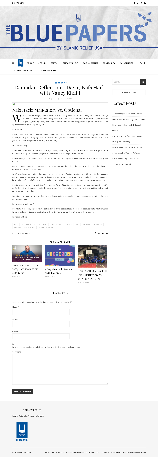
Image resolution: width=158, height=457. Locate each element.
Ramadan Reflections (46, 228)
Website (16, 331)
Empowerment (71, 63)
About (30, 63)
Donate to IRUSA (47, 70)
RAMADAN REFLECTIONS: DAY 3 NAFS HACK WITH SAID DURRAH (26, 269)
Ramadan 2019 (29, 228)
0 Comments (66, 98)
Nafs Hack (86, 224)
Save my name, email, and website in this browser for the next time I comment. (46, 347)
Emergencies (126, 63)
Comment (16, 352)
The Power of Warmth (121, 164)
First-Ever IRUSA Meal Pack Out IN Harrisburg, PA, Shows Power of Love (92, 274)
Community (109, 63)
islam (45, 224)
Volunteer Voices (24, 70)
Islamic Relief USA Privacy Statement (28, 416)
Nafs (77, 224)
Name (15, 307)
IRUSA (16, 224)
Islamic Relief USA (57, 224)
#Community (60, 83)
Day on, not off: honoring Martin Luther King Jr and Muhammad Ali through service (128, 125)
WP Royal (27, 452)
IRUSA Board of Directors (31, 224)
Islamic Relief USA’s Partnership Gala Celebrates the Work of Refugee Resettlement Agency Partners (127, 153)
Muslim (69, 224)
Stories (42, 63)
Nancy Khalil (98, 224)
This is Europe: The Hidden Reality (127, 113)
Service (55, 63)
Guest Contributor (22, 233)
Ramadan (17, 228)
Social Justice (90, 63)
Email (15, 319)
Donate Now (18, 3)
